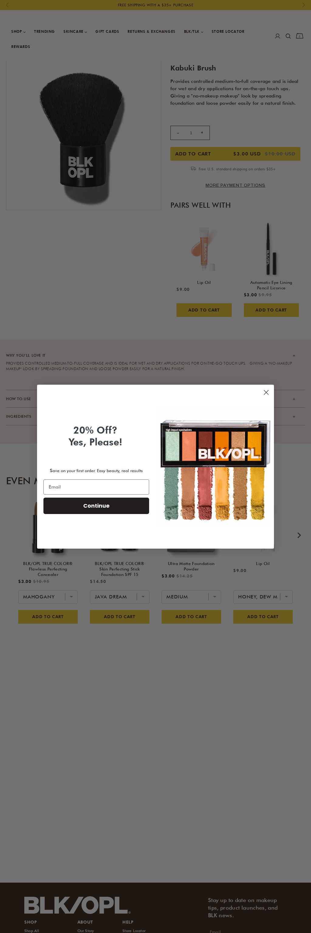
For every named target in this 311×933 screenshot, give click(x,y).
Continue (96, 505)
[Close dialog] (266, 392)
